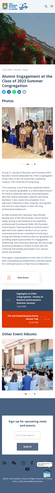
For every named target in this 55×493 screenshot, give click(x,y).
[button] (46, 6)
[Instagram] (23, 463)
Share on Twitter (4, 92)
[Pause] (34, 164)
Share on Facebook (9, 92)
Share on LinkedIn (19, 92)
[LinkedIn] (5, 463)
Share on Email (24, 92)
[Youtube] (27, 469)
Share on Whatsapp (14, 92)
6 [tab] (32, 164)
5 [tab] (30, 164)
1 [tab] (20, 164)
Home (27, 38)
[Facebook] (32, 463)
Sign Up (27, 446)
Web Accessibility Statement (31, 481)
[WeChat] (14, 463)
